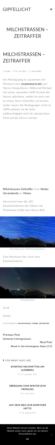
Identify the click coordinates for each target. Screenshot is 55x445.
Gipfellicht (17, 9)
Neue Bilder (36, 71)
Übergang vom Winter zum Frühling (27, 387)
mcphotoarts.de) (32, 84)
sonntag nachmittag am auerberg (27, 368)
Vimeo (27, 193)
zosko (8, 71)
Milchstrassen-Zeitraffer (18, 189)
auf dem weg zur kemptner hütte (27, 407)
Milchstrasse (24, 323)
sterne (35, 323)
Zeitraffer (44, 323)
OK (27, 439)
